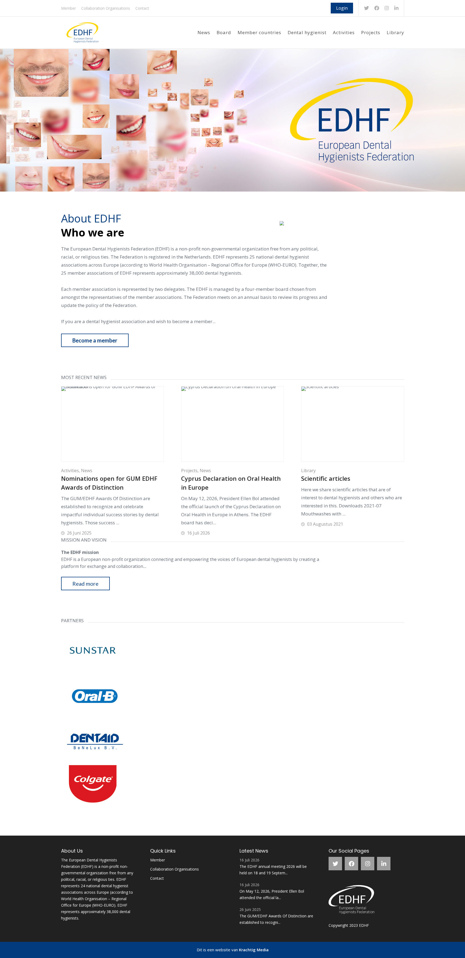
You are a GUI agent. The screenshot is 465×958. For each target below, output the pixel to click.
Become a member (94, 340)
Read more (85, 583)
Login (342, 8)
